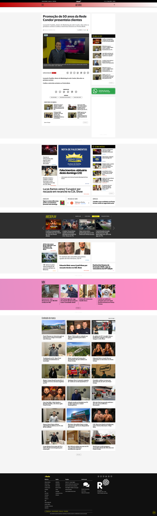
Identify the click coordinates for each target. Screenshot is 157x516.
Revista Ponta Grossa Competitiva (71, 485)
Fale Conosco (83, 491)
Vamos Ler (46, 498)
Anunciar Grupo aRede (85, 489)
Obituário (57, 495)
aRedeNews (58, 484)
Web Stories (58, 485)
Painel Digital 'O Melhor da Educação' (71, 487)
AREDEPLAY (51, 216)
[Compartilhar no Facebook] (71, 73)
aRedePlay (57, 482)
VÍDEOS (96, 216)
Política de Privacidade (85, 492)
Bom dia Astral (58, 487)
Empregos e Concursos (49, 506)
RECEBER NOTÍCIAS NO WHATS (65, 97)
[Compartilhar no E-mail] (88, 73)
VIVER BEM (87, 216)
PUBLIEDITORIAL (105, 216)
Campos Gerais (47, 487)
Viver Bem (46, 493)
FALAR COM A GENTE (77, 97)
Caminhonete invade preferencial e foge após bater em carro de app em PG (103, 233)
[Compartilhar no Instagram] (74, 73)
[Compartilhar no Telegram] (81, 73)
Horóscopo (47, 495)
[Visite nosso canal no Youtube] (104, 476)
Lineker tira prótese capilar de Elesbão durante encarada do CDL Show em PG (69, 233)
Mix (45, 491)
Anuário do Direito (68, 489)
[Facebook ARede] (98, 476)
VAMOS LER (78, 216)
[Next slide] (89, 203)
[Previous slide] (68, 203)
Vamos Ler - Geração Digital (70, 482)
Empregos (57, 491)
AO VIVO (78, 4)
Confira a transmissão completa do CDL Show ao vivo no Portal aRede (53, 233)
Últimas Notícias (47, 482)
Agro (45, 500)
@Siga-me (54, 72)
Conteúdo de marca (59, 493)
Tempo (57, 489)
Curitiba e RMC (47, 485)
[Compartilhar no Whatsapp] (84, 73)
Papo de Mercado (48, 502)
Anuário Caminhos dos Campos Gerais (72, 484)
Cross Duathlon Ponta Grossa (70, 491)
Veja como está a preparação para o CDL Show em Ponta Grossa (86, 232)
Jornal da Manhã (55, 511)
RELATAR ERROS (54, 97)
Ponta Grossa (47, 484)
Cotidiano (46, 489)
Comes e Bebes (47, 504)
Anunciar (108, 1)
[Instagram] (101, 476)
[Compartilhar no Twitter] (78, 73)
